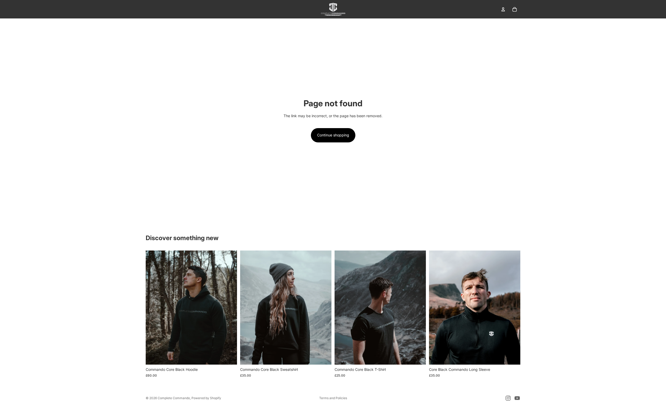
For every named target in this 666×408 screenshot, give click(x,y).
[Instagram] (508, 398)
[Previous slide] (153, 307)
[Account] (503, 9)
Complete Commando (174, 398)
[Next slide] (229, 307)
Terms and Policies (333, 398)
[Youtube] (517, 398)
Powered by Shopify (206, 398)
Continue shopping (333, 135)
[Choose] (229, 356)
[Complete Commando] (333, 9)
